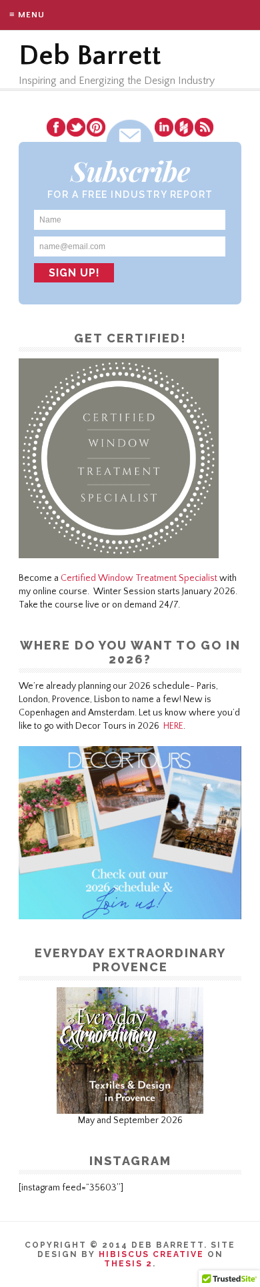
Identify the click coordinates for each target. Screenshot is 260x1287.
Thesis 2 (128, 1263)
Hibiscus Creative (151, 1254)
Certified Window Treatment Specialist (139, 578)
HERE (173, 726)
